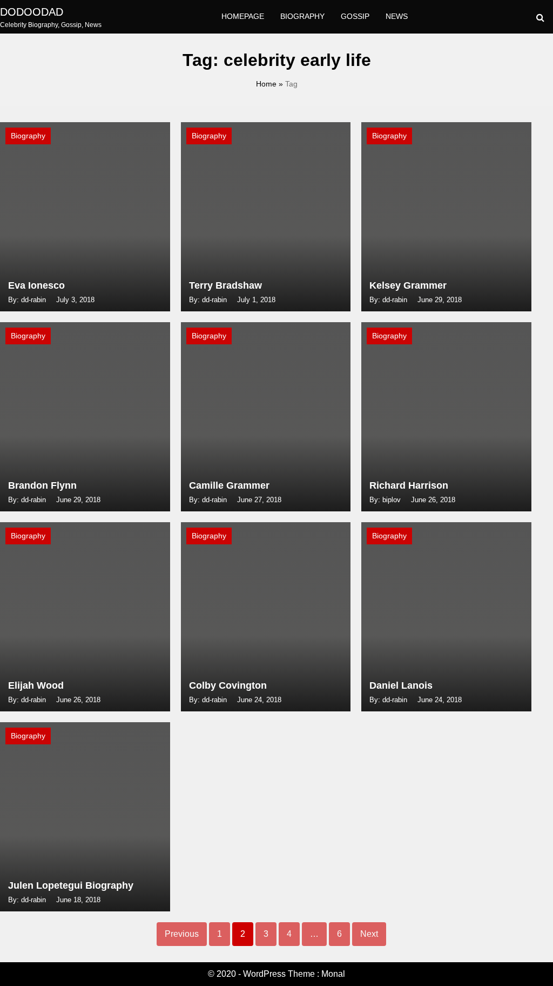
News (397, 16)
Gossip (355, 16)
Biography (302, 16)
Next (369, 933)
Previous (182, 933)
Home (266, 83)
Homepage (242, 16)
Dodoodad (31, 12)
